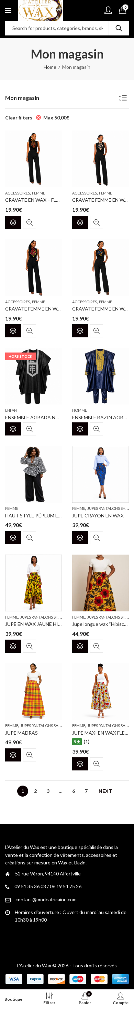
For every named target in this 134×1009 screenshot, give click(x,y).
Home (50, 67)
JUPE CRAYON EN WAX (98, 515)
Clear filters (18, 117)
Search (119, 28)
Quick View (29, 222)
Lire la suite (13, 428)
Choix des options (13, 222)
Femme (38, 193)
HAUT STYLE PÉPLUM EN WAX (39, 515)
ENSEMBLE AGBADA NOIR (34, 417)
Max (56, 117)
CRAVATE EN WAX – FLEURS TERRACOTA (52, 200)
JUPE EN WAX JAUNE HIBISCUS (40, 624)
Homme (79, 410)
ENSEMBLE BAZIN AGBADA (103, 417)
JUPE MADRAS (21, 733)
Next (105, 791)
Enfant (12, 410)
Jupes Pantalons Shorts (44, 617)
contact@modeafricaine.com (46, 899)
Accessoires (17, 193)
